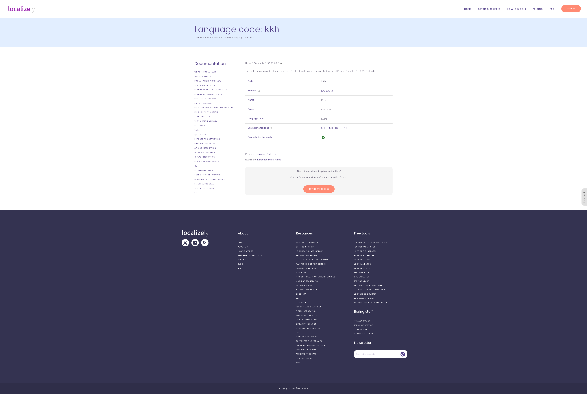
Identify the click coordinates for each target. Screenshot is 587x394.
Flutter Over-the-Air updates (210, 90)
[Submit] (403, 354)
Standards (259, 63)
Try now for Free (319, 189)
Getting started (489, 9)
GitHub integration (205, 152)
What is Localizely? (205, 72)
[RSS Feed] (205, 242)
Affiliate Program (204, 188)
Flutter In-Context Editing (209, 94)
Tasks (197, 130)
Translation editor (205, 85)
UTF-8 (324, 128)
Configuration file (205, 170)
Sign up (571, 8)
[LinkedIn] (195, 242)
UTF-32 (343, 128)
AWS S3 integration (205, 148)
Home (467, 9)
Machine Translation (206, 112)
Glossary (199, 125)
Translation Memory (205, 121)
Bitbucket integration (206, 161)
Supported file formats (207, 175)
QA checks (200, 134)
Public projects (203, 103)
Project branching (205, 99)
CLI (196, 166)
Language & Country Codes (209, 179)
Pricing (538, 9)
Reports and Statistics (207, 139)
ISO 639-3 (272, 63)
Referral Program (204, 184)
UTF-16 (333, 128)
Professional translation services (214, 107)
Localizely (303, 388)
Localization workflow (207, 81)
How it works (516, 9)
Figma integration (204, 143)
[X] (185, 242)
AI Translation (202, 116)
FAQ (552, 9)
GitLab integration (204, 157)
